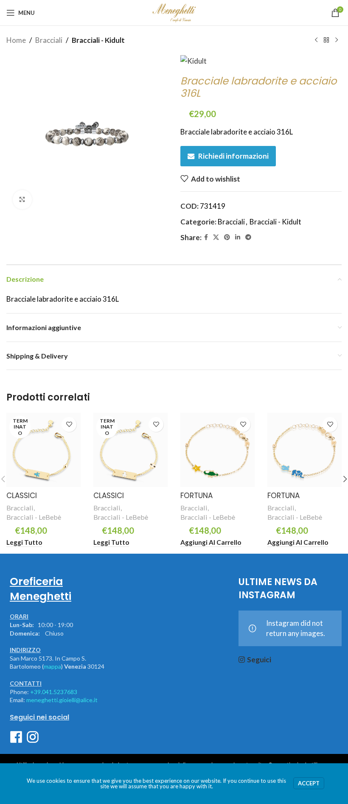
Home (16, 40)
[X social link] (216, 237)
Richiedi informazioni (233, 155)
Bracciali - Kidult (98, 40)
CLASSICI (21, 495)
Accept (309, 783)
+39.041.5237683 (53, 691)
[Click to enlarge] (22, 199)
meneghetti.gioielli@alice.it (62, 699)
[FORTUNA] (217, 450)
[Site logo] (173, 11)
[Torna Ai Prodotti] (326, 40)
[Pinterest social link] (227, 237)
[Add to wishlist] (69, 424)
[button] (210, 542)
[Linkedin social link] (238, 237)
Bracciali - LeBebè (33, 517)
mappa (52, 666)
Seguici (259, 659)
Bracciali (48, 40)
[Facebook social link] (206, 237)
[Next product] (336, 40)
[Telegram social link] (248, 237)
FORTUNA (196, 495)
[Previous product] (316, 40)
